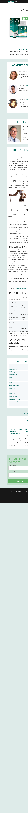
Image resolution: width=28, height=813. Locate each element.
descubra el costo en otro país (21, 288)
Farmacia (11, 491)
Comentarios (18, 491)
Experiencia (25, 491)
